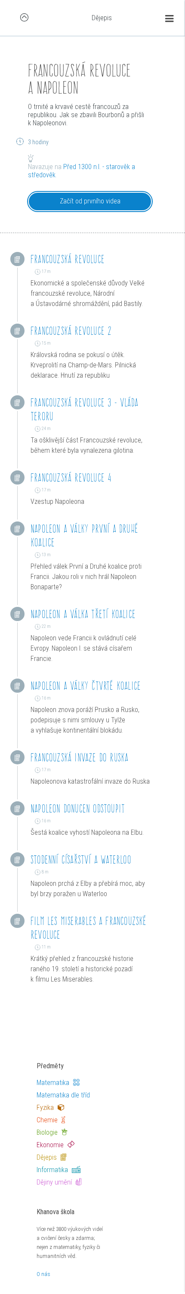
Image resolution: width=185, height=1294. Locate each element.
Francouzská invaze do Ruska (79, 757)
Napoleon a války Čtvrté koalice (86, 685)
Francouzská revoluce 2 (71, 330)
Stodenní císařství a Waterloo (81, 859)
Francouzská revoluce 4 (71, 477)
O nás (43, 1274)
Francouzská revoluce (68, 259)
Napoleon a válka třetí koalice (83, 614)
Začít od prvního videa (90, 201)
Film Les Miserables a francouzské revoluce (89, 927)
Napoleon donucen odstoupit (78, 808)
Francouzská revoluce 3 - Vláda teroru (84, 409)
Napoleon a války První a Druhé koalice (84, 535)
